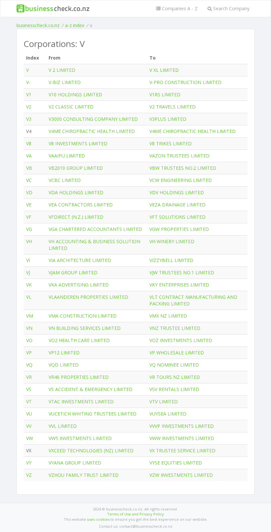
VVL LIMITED (63, 426)
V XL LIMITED (164, 70)
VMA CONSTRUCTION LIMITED (83, 316)
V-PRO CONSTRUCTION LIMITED (185, 82)
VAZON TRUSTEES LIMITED (179, 156)
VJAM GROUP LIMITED (73, 272)
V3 (28, 119)
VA (29, 156)
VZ (29, 475)
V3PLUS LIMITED (167, 119)
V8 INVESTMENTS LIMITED (78, 143)
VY (28, 463)
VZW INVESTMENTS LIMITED (181, 475)
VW (29, 438)
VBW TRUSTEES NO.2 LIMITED (182, 168)
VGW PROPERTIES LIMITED (179, 229)
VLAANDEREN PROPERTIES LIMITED (88, 297)
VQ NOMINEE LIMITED (174, 365)
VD (29, 192)
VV (28, 426)
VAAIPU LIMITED (67, 156)
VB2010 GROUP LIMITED (76, 168)
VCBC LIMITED (65, 180)
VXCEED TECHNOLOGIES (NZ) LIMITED (91, 450)
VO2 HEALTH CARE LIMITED (79, 340)
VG (29, 229)
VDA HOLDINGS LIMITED (76, 192)
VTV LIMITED (163, 401)
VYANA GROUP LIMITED (75, 463)
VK (29, 285)
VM (29, 316)
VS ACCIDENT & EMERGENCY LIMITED (91, 389)
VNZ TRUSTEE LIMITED (174, 328)
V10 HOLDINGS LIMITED (75, 94)
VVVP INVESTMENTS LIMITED (181, 426)
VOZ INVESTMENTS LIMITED (180, 340)
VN (29, 328)
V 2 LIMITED (62, 70)
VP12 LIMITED (64, 352)
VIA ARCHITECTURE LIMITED (80, 260)
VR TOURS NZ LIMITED (174, 377)
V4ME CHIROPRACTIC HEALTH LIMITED (92, 131)
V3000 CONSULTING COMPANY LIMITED (93, 119)
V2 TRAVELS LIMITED (172, 107)
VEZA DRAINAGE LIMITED (177, 204)
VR (29, 377)
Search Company (231, 8)
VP (29, 352)
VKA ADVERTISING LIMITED (79, 285)
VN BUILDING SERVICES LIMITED (85, 328)
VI (28, 260)
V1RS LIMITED (164, 94)
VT (29, 401)
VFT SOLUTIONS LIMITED (177, 217)
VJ (28, 272)
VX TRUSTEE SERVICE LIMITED (182, 450)
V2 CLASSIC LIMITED (71, 107)
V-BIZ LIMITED (65, 82)
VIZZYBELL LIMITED (171, 260)
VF (28, 217)
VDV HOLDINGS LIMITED (176, 192)
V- (28, 82)
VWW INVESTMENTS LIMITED (181, 438)
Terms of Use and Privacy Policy (135, 513)
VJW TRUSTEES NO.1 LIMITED (181, 272)
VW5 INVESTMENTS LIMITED (80, 438)
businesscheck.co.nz (38, 25)
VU (29, 414)
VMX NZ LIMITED (168, 316)
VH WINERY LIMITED (171, 241)
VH (29, 241)
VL (28, 297)
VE (28, 204)
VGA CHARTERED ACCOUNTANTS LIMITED (95, 229)
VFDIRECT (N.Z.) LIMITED (76, 217)
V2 (28, 107)
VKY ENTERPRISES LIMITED (179, 285)
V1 (28, 94)
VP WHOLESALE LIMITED (176, 352)
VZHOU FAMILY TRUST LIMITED (84, 475)
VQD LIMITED (64, 365)
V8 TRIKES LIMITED (170, 143)
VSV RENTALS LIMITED (174, 389)
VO (29, 340)
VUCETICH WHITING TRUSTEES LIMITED (92, 414)
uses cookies (98, 519)
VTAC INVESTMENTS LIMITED (81, 401)
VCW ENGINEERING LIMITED (180, 180)
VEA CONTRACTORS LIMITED (81, 204)
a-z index (74, 25)
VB (29, 168)
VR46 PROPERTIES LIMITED (79, 377)
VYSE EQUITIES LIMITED (175, 463)
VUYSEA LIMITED (167, 414)
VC (29, 180)
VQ (29, 365)
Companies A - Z (179, 8)
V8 (28, 143)
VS (28, 389)
